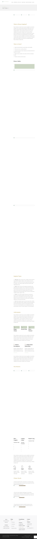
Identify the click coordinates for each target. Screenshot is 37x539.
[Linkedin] (29, 448)
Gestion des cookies (27, 535)
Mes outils (13, 526)
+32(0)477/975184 (29, 523)
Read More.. (16, 352)
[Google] (22, 449)
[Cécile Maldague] (5, 2)
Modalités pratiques (14, 528)
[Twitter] (22, 445)
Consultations (13, 524)
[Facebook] (22, 447)
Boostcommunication (6, 536)
